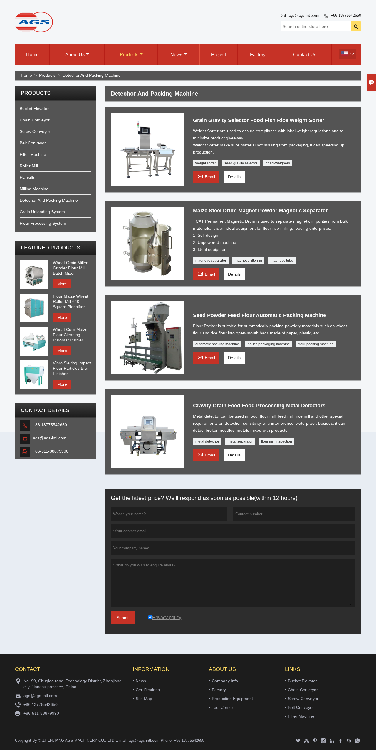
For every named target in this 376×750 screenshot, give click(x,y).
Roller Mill (29, 166)
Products (129, 54)
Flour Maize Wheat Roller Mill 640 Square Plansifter (70, 301)
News (176, 54)
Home (32, 54)
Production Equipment (232, 698)
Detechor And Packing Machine (49, 200)
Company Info (225, 681)
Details (234, 176)
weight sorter (205, 163)
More (62, 283)
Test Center (222, 707)
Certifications (148, 689)
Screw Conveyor (35, 131)
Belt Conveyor (33, 143)
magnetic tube (282, 261)
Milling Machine (34, 188)
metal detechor (207, 441)
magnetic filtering (248, 261)
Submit (123, 617)
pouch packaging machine (269, 344)
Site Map (144, 698)
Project (218, 54)
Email (206, 176)
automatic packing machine (217, 344)
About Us (75, 54)
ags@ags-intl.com (303, 15)
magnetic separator (210, 261)
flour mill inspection (276, 441)
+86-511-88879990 (50, 451)
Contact (27, 669)
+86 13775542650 (346, 15)
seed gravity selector (240, 163)
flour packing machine (316, 344)
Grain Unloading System (42, 211)
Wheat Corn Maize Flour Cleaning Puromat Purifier (70, 334)
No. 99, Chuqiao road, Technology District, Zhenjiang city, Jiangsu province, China (73, 684)
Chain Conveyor (35, 120)
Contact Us (304, 54)
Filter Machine (33, 154)
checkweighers (278, 163)
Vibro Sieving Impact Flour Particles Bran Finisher (72, 368)
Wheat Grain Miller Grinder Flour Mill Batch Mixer (70, 268)
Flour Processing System (43, 223)
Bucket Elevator (34, 108)
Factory (258, 54)
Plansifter (28, 177)
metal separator (240, 441)
